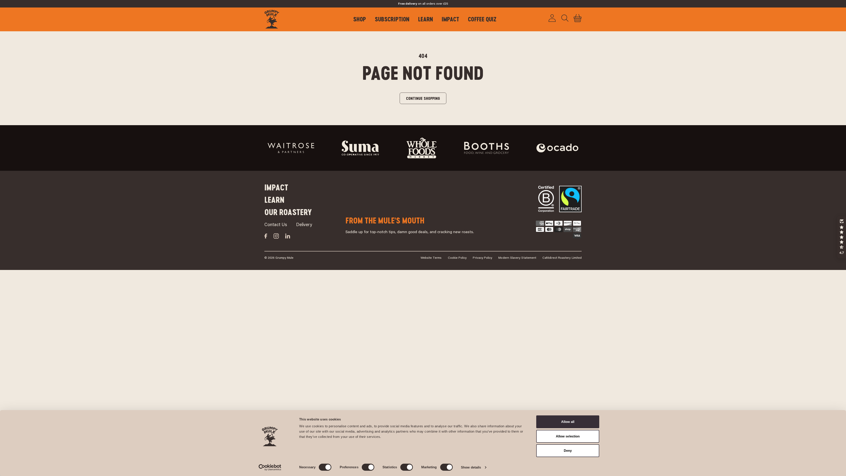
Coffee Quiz (482, 19)
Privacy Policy (482, 258)
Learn (425, 19)
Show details (471, 467)
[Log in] (552, 18)
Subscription (392, 19)
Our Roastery (288, 212)
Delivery (304, 225)
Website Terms (431, 258)
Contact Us (275, 225)
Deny (568, 450)
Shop (359, 19)
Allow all (568, 422)
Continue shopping (423, 98)
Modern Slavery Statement (517, 258)
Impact (450, 19)
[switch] (368, 467)
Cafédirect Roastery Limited (562, 258)
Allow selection (568, 436)
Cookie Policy (457, 258)
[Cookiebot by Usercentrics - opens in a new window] (270, 467)
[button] (578, 18)
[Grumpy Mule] (275, 18)
